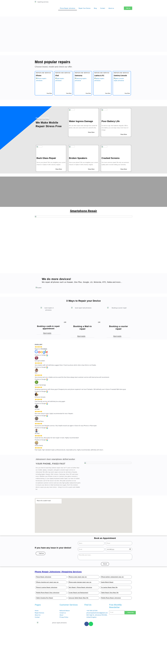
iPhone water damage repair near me (80, 582)
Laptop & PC (99, 75)
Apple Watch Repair (107, 582)
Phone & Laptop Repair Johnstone (46, 587)
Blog (95, 8)
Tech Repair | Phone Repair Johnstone (80, 587)
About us (111, 8)
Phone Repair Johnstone (67, 8)
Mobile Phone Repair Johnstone (111, 598)
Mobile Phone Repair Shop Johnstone (47, 592)
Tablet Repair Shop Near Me (109, 592)
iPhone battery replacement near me (112, 577)
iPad (57, 75)
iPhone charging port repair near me (47, 582)
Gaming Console (120, 75)
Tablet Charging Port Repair (44, 598)
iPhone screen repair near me (78, 577)
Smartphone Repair (83, 210)
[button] (48, 333)
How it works (47, 333)
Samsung (78, 75)
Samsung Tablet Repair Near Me (78, 598)
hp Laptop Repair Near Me (109, 587)
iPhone (38, 75)
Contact (102, 8)
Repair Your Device (84, 8)
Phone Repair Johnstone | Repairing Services (58, 572)
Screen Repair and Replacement (78, 592)
